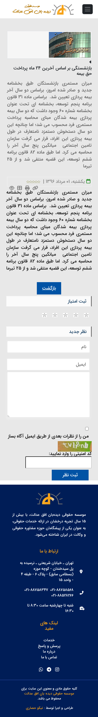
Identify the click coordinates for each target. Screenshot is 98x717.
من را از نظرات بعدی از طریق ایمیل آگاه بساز (48, 436)
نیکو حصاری (34, 708)
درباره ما (49, 652)
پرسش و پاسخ (49, 646)
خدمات (49, 640)
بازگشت (49, 288)
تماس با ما (49, 657)
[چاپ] (27, 188)
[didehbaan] (62, 9)
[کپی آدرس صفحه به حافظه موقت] (35, 188)
